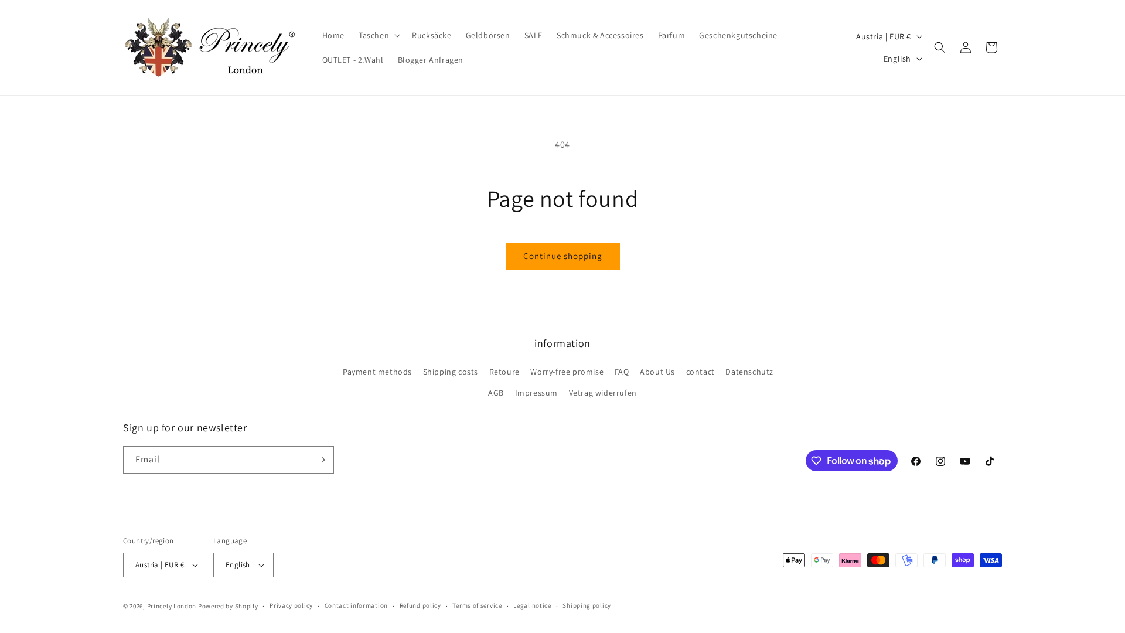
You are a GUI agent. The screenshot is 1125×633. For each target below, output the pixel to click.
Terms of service (477, 605)
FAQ (622, 371)
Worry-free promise (567, 371)
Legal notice (532, 605)
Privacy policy (291, 605)
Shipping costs (450, 371)
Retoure (504, 371)
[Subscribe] (320, 460)
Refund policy (420, 605)
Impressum (536, 392)
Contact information (356, 605)
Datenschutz (749, 371)
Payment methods (377, 371)
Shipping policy (586, 605)
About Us (657, 371)
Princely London (172, 606)
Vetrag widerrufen (603, 392)
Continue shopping (562, 255)
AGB (496, 392)
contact (700, 371)
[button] (378, 35)
